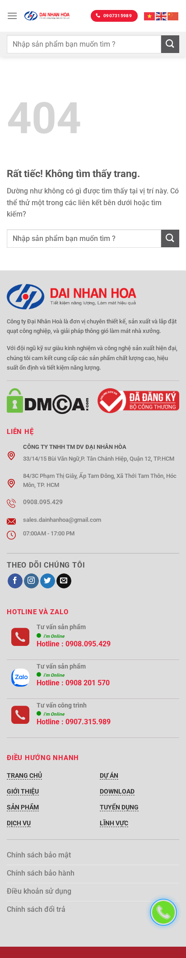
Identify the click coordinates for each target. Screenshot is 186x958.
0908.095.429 (88, 644)
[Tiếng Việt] (150, 15)
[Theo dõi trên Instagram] (31, 581)
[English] (161, 15)
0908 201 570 (87, 683)
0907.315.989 (88, 721)
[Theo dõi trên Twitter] (47, 581)
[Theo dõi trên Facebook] (15, 581)
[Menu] (12, 16)
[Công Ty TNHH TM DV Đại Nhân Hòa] (47, 15)
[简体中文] (173, 15)
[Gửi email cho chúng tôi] (63, 581)
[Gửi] (170, 44)
